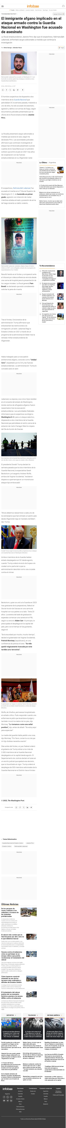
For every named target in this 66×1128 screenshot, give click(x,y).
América (20, 1091)
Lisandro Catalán (29, 10)
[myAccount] (63, 6)
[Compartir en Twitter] (10, 89)
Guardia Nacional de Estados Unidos (12, 843)
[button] (2, 6)
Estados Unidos (6, 846)
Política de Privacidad (58, 1095)
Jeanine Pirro (30, 843)
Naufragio (45, 10)
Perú (20, 1104)
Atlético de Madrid (19, 10)
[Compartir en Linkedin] (13, 89)
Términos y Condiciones (58, 1092)
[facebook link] (4, 1097)
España (20, 1096)
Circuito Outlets (53, 10)
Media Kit (45, 1104)
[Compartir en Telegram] (17, 89)
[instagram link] (11, 1097)
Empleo (33, 1093)
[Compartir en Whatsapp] (2, 89)
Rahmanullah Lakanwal (21, 188)
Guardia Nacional (20, 100)
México (20, 1101)
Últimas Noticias (20, 1109)
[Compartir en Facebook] (6, 89)
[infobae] (33, 6)
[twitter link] (7, 1097)
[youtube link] (4, 1100)
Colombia (20, 1093)
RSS (20, 1111)
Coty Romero (38, 10)
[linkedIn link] (11, 1100)
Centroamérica (20, 1106)
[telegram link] (7, 1100)
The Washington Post (8, 14)
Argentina (45, 1091)
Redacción (33, 1091)
